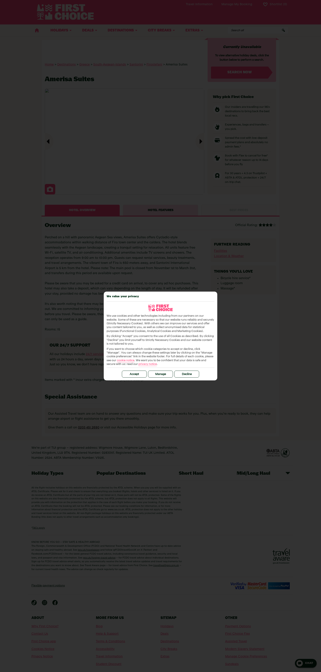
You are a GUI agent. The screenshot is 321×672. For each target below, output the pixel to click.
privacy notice (147, 364)
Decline (187, 374)
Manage (160, 374)
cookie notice (125, 360)
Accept (134, 374)
